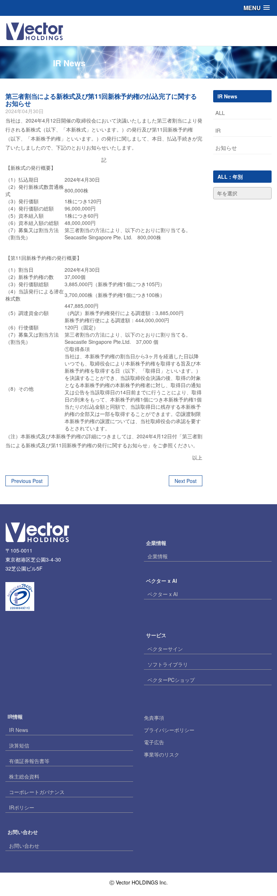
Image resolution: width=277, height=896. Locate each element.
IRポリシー (21, 807)
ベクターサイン (165, 648)
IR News (18, 729)
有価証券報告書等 (29, 760)
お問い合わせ (24, 845)
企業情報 (158, 556)
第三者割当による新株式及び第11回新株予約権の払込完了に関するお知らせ (101, 100)
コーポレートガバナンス (37, 791)
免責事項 (154, 717)
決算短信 (19, 745)
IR (218, 130)
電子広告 (154, 742)
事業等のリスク (161, 754)
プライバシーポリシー (169, 729)
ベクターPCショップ (171, 679)
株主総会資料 (24, 776)
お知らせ (226, 147)
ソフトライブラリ (168, 664)
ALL (220, 112)
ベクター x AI (163, 594)
